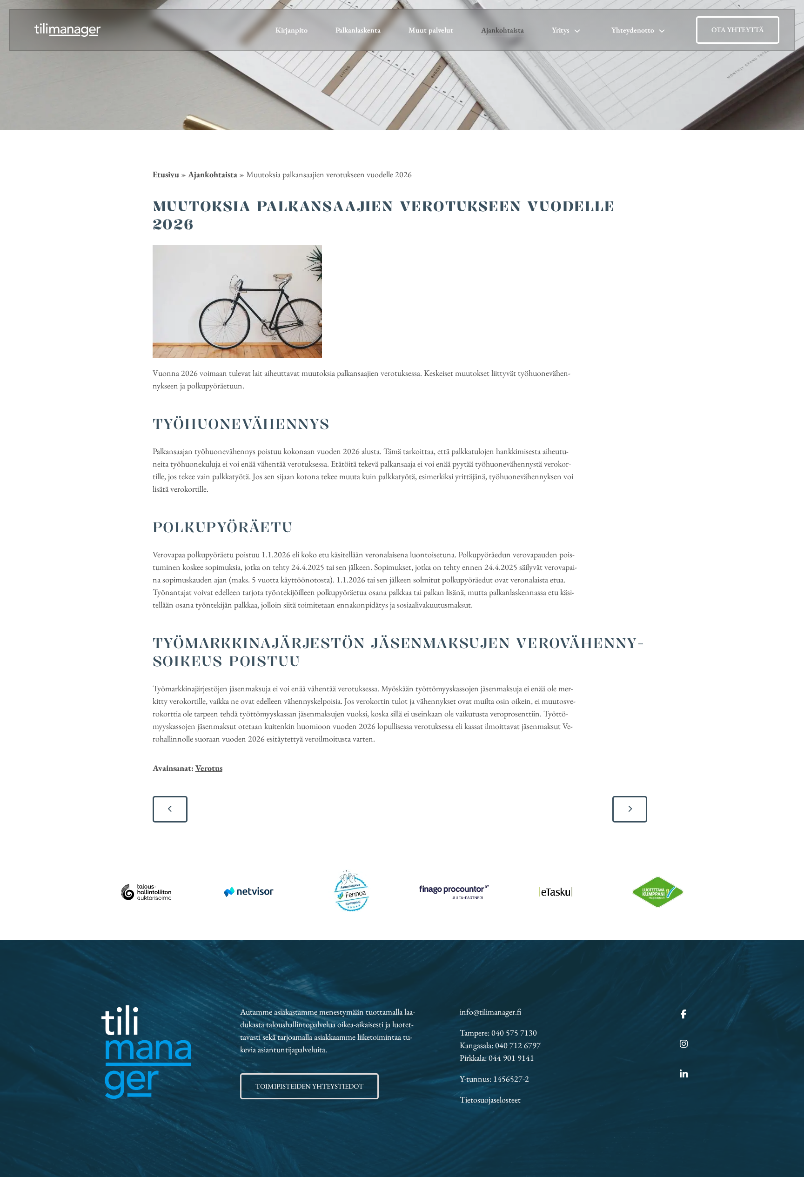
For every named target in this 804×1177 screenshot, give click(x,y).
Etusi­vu (166, 174)
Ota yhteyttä (737, 29)
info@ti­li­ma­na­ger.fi (490, 1011)
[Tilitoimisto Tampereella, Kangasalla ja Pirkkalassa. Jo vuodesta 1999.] (67, 30)
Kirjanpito (291, 30)
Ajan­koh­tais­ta (212, 174)
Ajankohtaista (502, 30)
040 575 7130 (514, 1032)
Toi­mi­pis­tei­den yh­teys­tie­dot (309, 1086)
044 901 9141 (511, 1057)
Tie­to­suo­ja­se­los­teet (490, 1099)
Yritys (561, 30)
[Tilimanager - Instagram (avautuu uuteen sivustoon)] (683, 1044)
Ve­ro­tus (208, 767)
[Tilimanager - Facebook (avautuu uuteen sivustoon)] (683, 1014)
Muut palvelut (431, 30)
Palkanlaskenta (358, 30)
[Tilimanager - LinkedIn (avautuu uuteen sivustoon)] (683, 1074)
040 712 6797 (518, 1045)
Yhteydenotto (632, 30)
